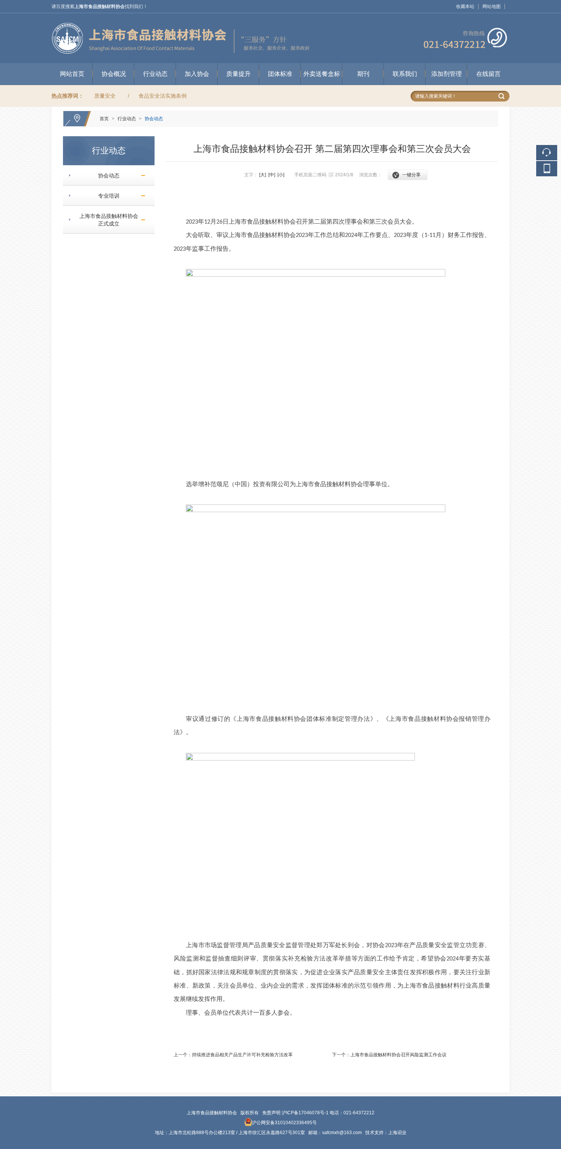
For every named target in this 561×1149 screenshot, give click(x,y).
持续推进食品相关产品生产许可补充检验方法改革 (242, 1054)
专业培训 (105, 196)
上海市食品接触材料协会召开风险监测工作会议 (398, 1054)
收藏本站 (465, 6)
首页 (104, 118)
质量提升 (238, 74)
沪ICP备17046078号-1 (305, 1112)
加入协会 (197, 74)
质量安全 (105, 96)
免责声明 (271, 1112)
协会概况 (114, 74)
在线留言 (488, 74)
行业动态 (155, 74)
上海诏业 (397, 1132)
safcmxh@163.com (342, 1132)
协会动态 (154, 118)
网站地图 (491, 6)
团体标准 (280, 74)
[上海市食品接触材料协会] (280, 16)
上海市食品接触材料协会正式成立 (105, 220)
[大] (262, 174)
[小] (280, 174)
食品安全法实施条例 (163, 96)
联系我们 (405, 74)
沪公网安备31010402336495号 (284, 1122)
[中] (271, 174)
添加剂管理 (446, 74)
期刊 (363, 74)
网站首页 (72, 74)
